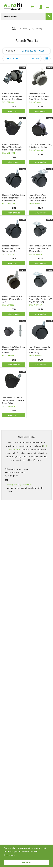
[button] (47, 58)
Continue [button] (26, 862)
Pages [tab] (42, 51)
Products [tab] (12, 51)
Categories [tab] (28, 51)
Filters (35, 58)
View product (14, 111)
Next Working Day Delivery (30, 28)
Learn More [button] (9, 855)
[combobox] (23, 16)
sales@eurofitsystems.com (19, 484)
